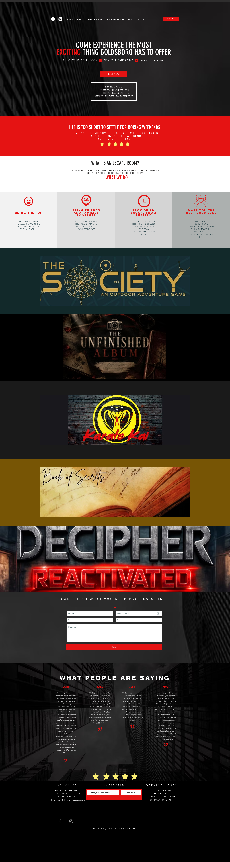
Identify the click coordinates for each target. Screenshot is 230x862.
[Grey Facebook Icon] (60, 821)
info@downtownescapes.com (71, 800)
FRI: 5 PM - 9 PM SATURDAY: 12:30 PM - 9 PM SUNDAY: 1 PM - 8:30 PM (162, 796)
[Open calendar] (158, 613)
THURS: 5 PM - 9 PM (161, 790)
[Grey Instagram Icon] (71, 821)
